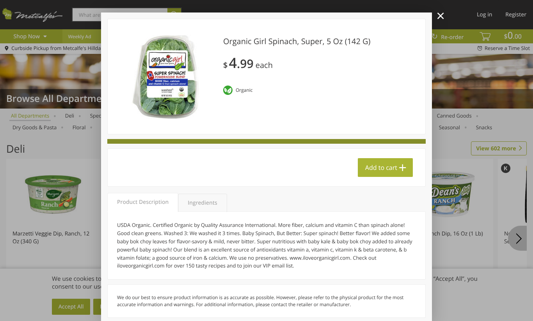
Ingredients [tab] (202, 203)
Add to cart (381, 167)
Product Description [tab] (143, 202)
